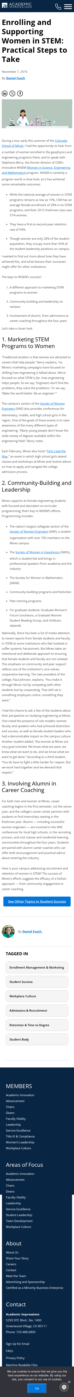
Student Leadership (19, 1215)
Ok (37, 1388)
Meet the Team (16, 1276)
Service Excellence (18, 1130)
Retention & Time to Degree (29, 1025)
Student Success (21, 982)
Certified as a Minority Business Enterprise (34, 1288)
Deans (10, 1113)
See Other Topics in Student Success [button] (37, 901)
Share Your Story (17, 1258)
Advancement (15, 1101)
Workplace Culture (22, 996)
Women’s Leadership (20, 1142)
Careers (11, 1264)
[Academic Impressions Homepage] (17, 6)
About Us (12, 1252)
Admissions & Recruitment (28, 1010)
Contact (11, 1270)
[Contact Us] (58, 7)
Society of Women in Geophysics (37, 552)
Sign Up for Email (17, 1344)
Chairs (10, 1107)
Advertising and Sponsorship (25, 1282)
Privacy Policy (15, 1358)
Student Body (19, 1039)
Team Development (19, 1221)
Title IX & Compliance (20, 1136)
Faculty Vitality (16, 1119)
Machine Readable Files (21, 1365)
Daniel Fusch (15, 78)
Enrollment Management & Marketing (36, 967)
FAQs (9, 1351)
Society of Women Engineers (29, 531)
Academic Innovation (20, 1095)
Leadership (13, 1124)
